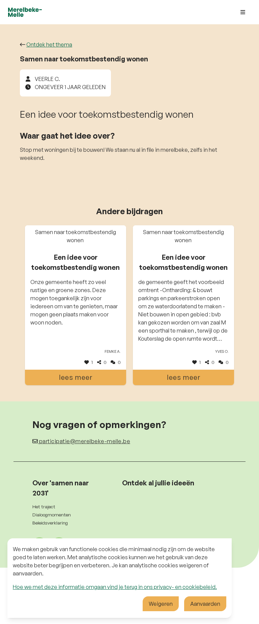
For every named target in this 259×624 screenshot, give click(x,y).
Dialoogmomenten (51, 514)
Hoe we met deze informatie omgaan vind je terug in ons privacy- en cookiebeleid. (115, 587)
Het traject (43, 506)
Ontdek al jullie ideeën (158, 483)
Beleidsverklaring (50, 523)
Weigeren (161, 603)
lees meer (75, 377)
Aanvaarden (205, 603)
